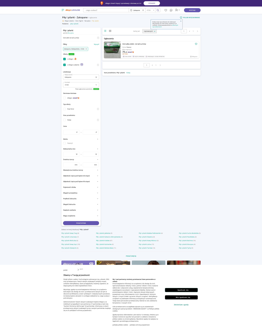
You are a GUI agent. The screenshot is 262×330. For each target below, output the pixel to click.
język (81, 269)
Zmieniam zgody (181, 305)
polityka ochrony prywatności (140, 325)
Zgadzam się (183, 290)
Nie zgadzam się (183, 297)
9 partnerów (89, 306)
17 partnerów (95, 304)
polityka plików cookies (120, 325)
